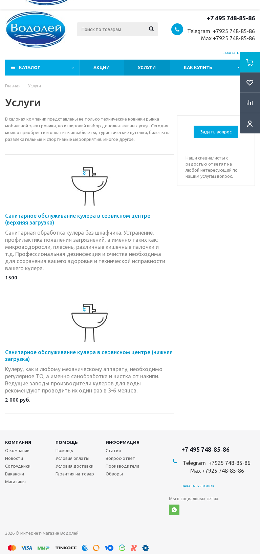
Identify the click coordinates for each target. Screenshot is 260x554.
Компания (18, 442)
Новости (14, 458)
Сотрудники (17, 466)
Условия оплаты (72, 458)
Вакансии (14, 473)
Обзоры (114, 473)
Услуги (147, 67)
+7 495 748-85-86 (231, 18)
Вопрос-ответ (120, 458)
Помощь (67, 442)
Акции (101, 67)
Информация (122, 442)
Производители (122, 466)
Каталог (29, 67)
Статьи (113, 450)
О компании (17, 450)
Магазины (15, 481)
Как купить (198, 67)
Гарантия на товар (75, 473)
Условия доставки (74, 466)
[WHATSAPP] (174, 510)
